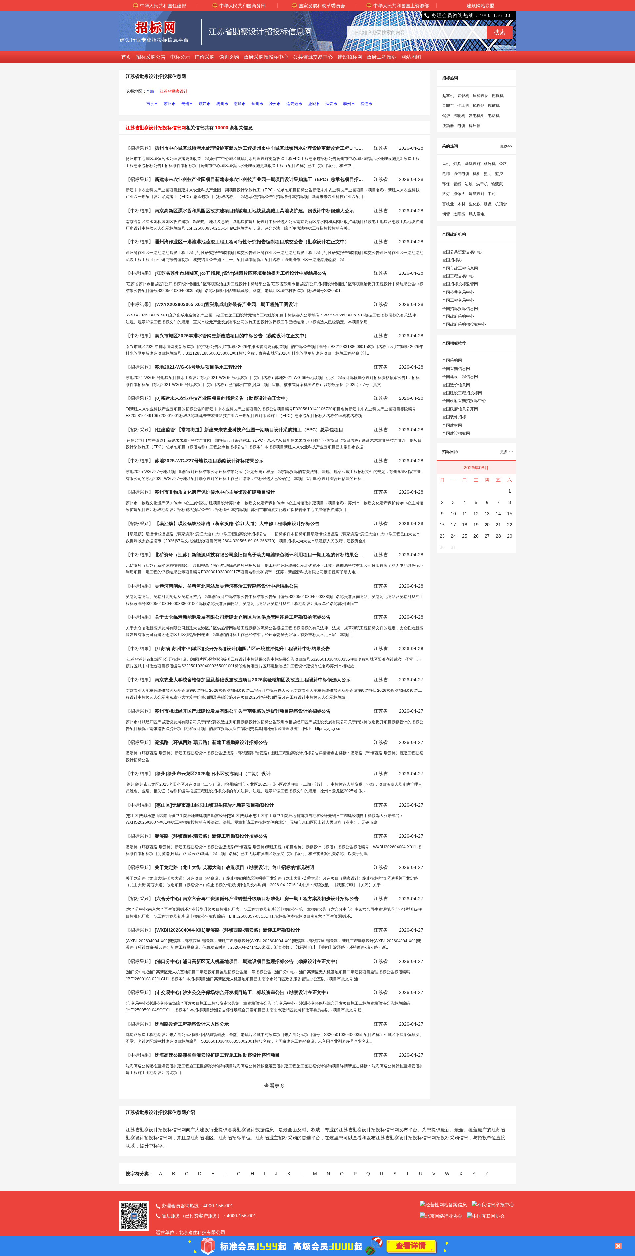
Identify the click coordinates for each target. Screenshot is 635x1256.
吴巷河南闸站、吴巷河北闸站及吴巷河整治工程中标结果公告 (226, 586)
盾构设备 (480, 95)
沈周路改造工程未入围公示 (192, 1023)
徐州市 (275, 104)
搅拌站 (479, 105)
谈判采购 (229, 57)
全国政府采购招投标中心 (464, 324)
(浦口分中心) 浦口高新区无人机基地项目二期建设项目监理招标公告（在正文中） (247, 961)
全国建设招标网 (456, 433)
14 (498, 513)
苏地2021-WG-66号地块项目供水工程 (198, 367)
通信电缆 (461, 173)
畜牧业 (448, 204)
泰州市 (349, 104)
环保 (446, 184)
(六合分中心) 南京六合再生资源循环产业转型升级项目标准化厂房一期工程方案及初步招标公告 (257, 898)
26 (476, 536)
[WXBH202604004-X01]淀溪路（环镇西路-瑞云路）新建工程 (227, 930)
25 (464, 536)
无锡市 (187, 104)
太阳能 (459, 214)
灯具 (457, 163)
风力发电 (477, 214)
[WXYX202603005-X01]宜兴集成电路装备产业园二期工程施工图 (226, 304)
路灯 (446, 193)
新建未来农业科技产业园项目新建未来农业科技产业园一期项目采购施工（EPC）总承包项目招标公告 (259, 179)
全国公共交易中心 (458, 292)
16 (442, 524)
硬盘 (488, 204)
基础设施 (473, 163)
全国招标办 (452, 260)
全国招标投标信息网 (460, 308)
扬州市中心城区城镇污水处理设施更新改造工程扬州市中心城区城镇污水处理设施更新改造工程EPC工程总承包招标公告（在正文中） (259, 148)
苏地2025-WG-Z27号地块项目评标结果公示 (209, 460)
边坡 (469, 184)
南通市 (240, 104)
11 (464, 513)
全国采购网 (452, 360)
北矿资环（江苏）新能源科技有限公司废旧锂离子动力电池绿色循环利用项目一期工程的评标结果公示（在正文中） (259, 554)
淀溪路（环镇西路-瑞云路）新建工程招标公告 (211, 742)
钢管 (446, 214)
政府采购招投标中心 (266, 57)
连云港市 (294, 104)
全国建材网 (452, 425)
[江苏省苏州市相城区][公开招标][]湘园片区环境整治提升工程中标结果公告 (241, 273)
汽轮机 (459, 115)
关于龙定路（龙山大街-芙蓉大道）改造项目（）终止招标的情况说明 (234, 867)
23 (442, 536)
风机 (446, 163)
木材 (461, 204)
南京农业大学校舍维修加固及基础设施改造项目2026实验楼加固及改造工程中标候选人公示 (253, 679)
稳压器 (475, 125)
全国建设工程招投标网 (462, 393)
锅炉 (446, 115)
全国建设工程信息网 (460, 376)
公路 (503, 163)
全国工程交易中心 (458, 276)
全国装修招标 (454, 417)
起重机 (448, 95)
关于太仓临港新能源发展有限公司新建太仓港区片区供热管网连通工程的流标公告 (243, 617)
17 (453, 524)
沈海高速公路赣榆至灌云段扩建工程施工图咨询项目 (217, 1055)
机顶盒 (501, 204)
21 (498, 524)
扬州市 (222, 104)
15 (509, 513)
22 (509, 524)
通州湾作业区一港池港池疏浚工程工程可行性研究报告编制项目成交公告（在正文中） (252, 241)
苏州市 (170, 104)
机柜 (477, 173)
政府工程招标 (382, 57)
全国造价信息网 (456, 385)
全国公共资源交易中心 (462, 252)
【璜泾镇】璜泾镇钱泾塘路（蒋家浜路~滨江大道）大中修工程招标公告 (237, 523)
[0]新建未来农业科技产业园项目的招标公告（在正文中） (222, 398)
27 (487, 536)
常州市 (257, 104)
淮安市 (331, 104)
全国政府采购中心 (458, 316)
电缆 (461, 125)
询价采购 (205, 57)
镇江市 (205, 104)
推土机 (463, 105)
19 (476, 524)
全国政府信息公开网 (460, 409)
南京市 (152, 104)
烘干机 (482, 184)
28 (498, 536)
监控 (499, 173)
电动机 (494, 115)
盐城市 (314, 104)
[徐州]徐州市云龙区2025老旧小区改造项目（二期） (213, 773)
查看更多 (274, 1086)
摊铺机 (494, 105)
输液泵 (497, 184)
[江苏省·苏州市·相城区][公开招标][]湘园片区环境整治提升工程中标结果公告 (242, 648)
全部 (150, 91)
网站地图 (411, 57)
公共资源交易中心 (313, 57)
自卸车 (448, 105)
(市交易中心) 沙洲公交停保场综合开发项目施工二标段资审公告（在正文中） (243, 992)
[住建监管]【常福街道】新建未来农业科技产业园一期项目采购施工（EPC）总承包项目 (249, 429)
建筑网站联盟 (480, 5)
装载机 (463, 95)
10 (453, 513)
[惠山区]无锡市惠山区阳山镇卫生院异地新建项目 (214, 805)
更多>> (506, 146)
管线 (457, 184)
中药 (492, 193)
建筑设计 (477, 193)
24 (453, 536)
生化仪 (475, 204)
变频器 (448, 125)
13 (487, 513)
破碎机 (490, 163)
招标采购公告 (151, 57)
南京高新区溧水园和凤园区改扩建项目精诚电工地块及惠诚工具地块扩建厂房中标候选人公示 (254, 210)
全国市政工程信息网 (460, 268)
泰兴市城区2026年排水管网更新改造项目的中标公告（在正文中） (232, 335)
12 (476, 513)
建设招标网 (349, 57)
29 (509, 536)
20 (487, 524)
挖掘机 (498, 95)
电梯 (446, 173)
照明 (488, 173)
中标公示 (180, 57)
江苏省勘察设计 (174, 91)
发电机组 (477, 115)
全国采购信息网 (456, 368)
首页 (126, 57)
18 (464, 524)
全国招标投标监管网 (460, 284)
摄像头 (459, 193)
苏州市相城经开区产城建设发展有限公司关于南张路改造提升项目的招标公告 (243, 711)
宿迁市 (366, 104)
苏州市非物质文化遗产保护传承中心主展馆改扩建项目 (215, 492)
